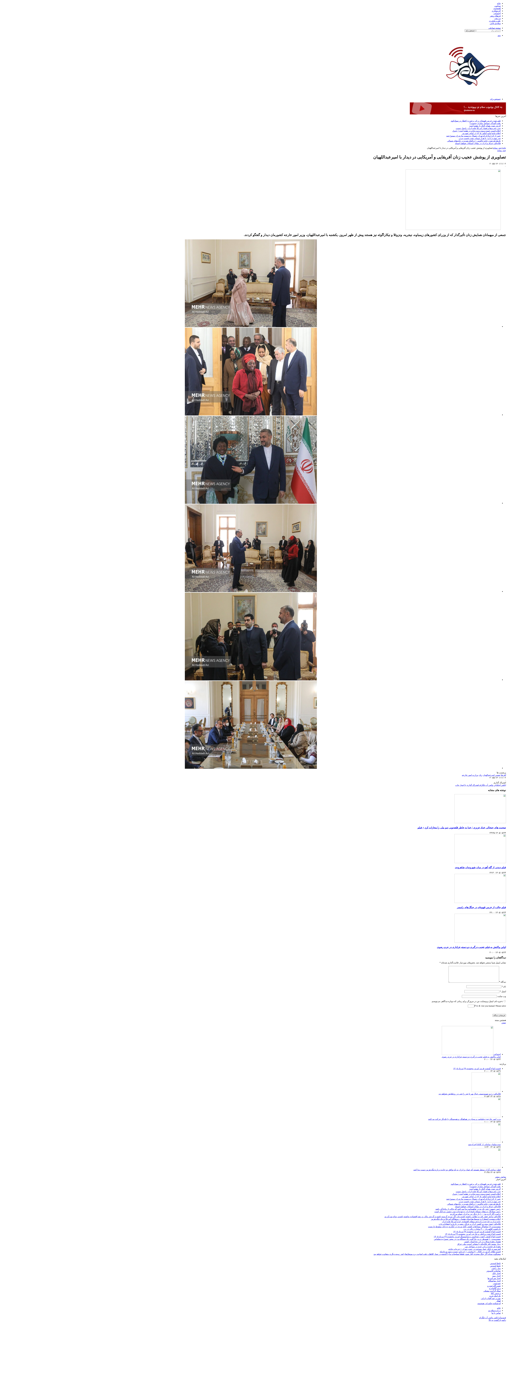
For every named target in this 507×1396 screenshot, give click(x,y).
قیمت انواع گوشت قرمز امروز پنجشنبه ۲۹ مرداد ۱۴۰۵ (477, 1068)
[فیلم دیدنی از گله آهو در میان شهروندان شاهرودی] (480, 862)
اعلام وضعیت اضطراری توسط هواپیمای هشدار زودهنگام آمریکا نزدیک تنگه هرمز (466, 1219)
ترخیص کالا (496, 1293)
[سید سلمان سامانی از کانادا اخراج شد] (486, 1142)
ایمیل (503, 991)
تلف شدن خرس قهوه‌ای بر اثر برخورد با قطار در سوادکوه (475, 121)
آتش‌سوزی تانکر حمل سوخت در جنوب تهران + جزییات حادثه (474, 1249)
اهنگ (499, 1301)
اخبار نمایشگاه (494, 1281)
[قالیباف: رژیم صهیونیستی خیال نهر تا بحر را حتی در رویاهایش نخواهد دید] (486, 1091)
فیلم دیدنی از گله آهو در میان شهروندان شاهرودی (480, 867)
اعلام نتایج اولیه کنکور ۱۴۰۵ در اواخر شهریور (481, 133)
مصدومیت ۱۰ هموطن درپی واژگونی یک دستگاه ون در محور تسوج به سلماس (467, 1239)
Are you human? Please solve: (493, 1006)
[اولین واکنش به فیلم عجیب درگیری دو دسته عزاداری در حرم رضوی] (480, 942)
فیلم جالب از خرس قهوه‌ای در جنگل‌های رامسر (481, 907)
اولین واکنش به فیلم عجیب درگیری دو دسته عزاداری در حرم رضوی (471, 947)
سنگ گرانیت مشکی (492, 1291)
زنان (480, 775)
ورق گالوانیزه (495, 1288)
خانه (499, 3)
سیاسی (497, 6)
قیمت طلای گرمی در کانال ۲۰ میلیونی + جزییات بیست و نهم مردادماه (470, 1251)
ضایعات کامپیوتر (493, 1271)
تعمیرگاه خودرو (494, 1286)
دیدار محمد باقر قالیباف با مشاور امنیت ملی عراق (479, 1244)
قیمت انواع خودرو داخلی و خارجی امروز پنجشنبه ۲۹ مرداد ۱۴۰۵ (473, 1234)
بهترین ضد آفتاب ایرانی (491, 1298)
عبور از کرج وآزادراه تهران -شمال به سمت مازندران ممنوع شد (473, 136)
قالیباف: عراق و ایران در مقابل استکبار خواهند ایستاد (478, 143)
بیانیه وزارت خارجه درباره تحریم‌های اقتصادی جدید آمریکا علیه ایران (471, 1221)
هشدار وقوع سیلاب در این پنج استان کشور (482, 1241)
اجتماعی (497, 13)
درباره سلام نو (494, 1310)
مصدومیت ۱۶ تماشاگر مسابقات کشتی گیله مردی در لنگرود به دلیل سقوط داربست (464, 1226)
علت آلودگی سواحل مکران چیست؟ (485, 123)
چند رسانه (497, 148)
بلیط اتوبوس (495, 1263)
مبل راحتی (496, 1268)
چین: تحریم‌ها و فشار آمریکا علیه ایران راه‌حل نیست (478, 128)
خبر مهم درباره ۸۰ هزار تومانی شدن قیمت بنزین (480, 138)
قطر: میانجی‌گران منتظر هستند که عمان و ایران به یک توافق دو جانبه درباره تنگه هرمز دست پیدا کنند (457, 1170)
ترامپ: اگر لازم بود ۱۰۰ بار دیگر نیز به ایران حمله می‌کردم (475, 1214)
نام (504, 986)
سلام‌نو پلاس (495, 23)
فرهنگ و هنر (495, 16)
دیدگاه (502, 982)
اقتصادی (497, 8)
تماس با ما (496, 1313)
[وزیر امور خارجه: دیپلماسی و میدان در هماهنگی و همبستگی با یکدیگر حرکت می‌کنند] (486, 1117)
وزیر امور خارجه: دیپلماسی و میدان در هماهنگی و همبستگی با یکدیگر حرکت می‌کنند (464, 1119)
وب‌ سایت (501, 996)
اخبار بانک (496, 1273)
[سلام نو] (472, 92)
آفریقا (503, 775)
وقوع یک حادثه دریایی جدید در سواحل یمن (483, 1246)
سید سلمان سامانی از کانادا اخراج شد (484, 1144)
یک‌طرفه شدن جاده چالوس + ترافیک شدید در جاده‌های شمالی (474, 141)
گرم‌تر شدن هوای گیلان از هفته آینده (485, 126)
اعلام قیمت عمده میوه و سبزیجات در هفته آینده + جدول (476, 131)
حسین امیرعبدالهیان (491, 775)
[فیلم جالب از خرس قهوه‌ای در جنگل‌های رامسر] (480, 902)
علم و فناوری (495, 21)
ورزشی (497, 18)
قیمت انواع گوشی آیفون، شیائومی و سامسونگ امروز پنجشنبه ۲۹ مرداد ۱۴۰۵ (467, 1236)
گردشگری (496, 11)
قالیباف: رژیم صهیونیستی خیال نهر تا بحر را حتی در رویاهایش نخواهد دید (470, 1094)
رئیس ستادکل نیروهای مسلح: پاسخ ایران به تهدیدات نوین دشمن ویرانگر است (467, 1211)
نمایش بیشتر (500, 1177)
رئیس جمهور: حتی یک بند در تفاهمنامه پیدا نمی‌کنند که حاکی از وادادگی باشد (468, 1209)
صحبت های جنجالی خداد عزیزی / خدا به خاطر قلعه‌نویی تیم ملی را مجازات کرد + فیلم (461, 827)
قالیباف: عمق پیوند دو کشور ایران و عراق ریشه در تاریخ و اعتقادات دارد (470, 1224)
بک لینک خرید (495, 1296)
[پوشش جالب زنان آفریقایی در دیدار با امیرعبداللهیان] (251, 326)
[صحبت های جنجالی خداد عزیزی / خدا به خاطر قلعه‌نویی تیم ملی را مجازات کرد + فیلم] (480, 822)
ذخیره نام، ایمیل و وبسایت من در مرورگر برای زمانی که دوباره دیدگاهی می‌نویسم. (467, 1001)
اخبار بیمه (496, 1276)
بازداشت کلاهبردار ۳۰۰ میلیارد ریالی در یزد (482, 1229)
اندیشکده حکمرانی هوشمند (489, 1303)
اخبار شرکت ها (494, 1278)
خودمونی (497, 1283)
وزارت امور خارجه (470, 775)
